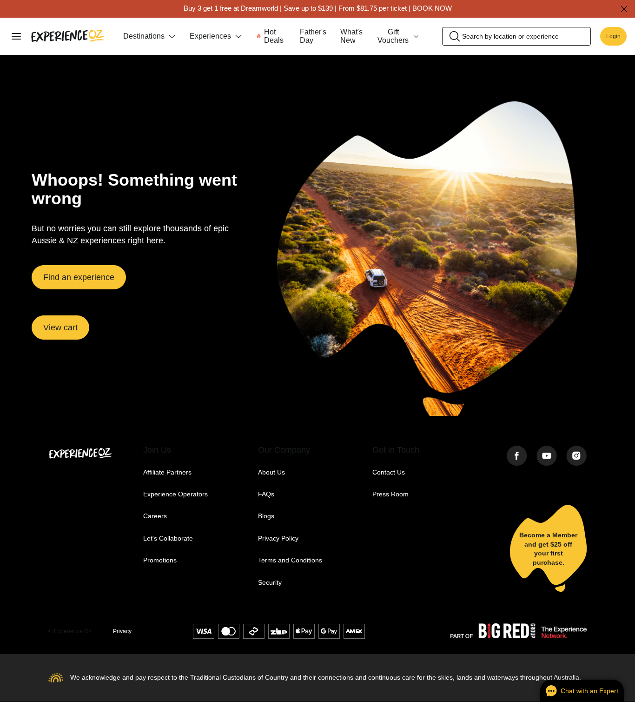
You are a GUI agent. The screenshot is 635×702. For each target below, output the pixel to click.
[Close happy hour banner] (623, 8)
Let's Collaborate (168, 538)
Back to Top (155, 631)
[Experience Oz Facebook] (517, 457)
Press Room (390, 494)
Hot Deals (274, 36)
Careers (155, 516)
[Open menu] (16, 36)
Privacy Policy (278, 538)
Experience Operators (175, 494)
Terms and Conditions (290, 560)
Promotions (160, 560)
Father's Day (313, 36)
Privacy (122, 631)
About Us (271, 472)
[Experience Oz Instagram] (576, 457)
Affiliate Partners (167, 472)
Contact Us (388, 472)
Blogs (266, 516)
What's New (351, 36)
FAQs (266, 494)
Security (270, 582)
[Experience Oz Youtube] (546, 457)
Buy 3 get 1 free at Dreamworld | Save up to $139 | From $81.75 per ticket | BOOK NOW (318, 8)
